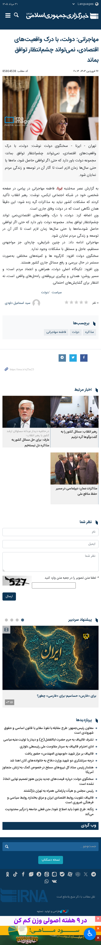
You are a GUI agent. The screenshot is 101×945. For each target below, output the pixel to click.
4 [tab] (6, 620)
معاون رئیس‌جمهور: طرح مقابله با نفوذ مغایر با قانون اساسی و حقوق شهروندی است (49, 731)
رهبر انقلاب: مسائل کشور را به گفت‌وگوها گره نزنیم (79, 434)
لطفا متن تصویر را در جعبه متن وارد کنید (72, 578)
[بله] (62, 875)
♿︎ (90, 933)
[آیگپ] (54, 875)
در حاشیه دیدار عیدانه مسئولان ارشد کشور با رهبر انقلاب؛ (28, 433)
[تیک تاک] (15, 875)
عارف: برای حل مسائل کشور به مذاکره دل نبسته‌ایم (30, 442)
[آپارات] (70, 875)
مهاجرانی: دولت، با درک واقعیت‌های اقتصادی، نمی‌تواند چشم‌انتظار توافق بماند (56, 50)
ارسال (9, 596)
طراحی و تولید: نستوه (48, 912)
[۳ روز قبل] (50, 658)
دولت (44, 292)
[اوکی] (7, 875)
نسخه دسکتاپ (50, 860)
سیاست (57, 292)
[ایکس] (85, 875)
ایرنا (57, 16)
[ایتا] (46, 875)
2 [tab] (17, 620)
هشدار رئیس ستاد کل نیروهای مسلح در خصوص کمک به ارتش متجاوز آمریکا (48, 770)
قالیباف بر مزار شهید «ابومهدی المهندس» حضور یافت (59, 754)
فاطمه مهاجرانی (56, 332)
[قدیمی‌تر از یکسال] (74, 412)
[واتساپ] (46, 882)
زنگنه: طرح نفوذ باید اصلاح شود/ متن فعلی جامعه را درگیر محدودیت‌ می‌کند (49, 812)
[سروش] (39, 875)
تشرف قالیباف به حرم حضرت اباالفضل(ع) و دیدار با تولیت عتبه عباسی (48, 740)
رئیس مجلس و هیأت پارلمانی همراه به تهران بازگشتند (59, 791)
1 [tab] (22, 620)
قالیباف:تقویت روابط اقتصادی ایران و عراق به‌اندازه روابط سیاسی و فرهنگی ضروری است (50, 800)
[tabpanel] (50, 667)
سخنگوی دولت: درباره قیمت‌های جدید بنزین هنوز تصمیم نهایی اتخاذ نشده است (48, 781)
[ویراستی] (31, 875)
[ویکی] (54, 882)
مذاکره (89, 332)
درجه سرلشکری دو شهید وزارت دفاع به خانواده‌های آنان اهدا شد (52, 760)
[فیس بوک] (23, 875)
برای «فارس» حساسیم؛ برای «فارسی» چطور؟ (66, 696)
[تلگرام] (93, 875)
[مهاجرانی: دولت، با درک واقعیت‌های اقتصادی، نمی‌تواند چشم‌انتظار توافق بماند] (50, 108)
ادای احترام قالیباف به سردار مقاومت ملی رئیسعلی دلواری (57, 746)
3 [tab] (11, 620)
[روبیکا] (78, 875)
